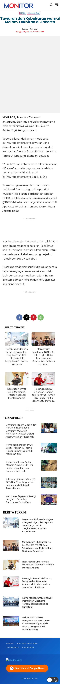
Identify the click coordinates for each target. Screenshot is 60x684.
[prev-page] (27, 409)
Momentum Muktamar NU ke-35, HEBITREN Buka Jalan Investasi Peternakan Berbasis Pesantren (43, 356)
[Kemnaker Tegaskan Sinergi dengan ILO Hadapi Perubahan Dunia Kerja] (49, 499)
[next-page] (32, 409)
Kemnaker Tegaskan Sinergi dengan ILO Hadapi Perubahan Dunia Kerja (21, 499)
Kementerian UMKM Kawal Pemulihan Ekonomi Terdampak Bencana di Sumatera (37, 602)
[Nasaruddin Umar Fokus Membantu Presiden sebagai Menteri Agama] (16, 379)
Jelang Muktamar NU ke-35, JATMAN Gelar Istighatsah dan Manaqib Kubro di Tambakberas (21, 484)
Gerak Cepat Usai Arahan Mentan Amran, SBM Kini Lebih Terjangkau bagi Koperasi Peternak (19, 467)
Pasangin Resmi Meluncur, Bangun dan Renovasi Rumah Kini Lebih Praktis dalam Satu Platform (43, 395)
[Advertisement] (30, 227)
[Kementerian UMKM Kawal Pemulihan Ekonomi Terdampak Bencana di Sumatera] (11, 601)
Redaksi (33, 29)
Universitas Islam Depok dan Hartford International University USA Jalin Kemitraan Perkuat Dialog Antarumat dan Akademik (21, 430)
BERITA (22, 13)
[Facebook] (19, 317)
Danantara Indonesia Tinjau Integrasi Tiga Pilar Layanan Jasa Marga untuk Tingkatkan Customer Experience (16, 356)
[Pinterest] (33, 317)
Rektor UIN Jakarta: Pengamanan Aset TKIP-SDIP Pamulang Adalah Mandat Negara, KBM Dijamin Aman (36, 623)
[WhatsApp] (41, 317)
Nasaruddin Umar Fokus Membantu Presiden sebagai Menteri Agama (16, 393)
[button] (52, 679)
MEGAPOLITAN (33, 13)
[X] (26, 317)
